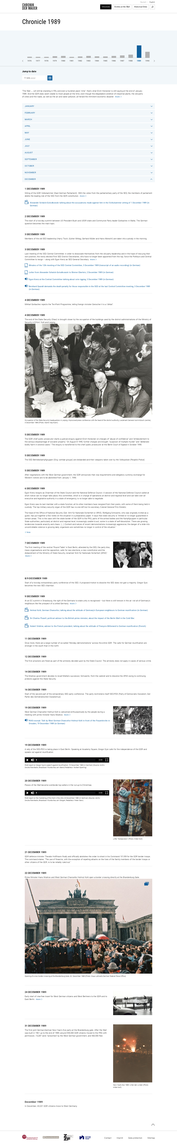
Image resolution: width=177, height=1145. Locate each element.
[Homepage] (29, 8)
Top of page (153, 1125)
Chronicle (106, 7)
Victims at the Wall (122, 7)
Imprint (120, 1138)
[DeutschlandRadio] (53, 1137)
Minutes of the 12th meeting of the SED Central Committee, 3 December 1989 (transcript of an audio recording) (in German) (84, 265)
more (117, 97)
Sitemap (151, 1138)
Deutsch (143, 2)
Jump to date (29, 71)
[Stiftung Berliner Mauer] (87, 1137)
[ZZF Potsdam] (71, 1137)
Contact (107, 1138)
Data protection (135, 1138)
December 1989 (34, 1101)
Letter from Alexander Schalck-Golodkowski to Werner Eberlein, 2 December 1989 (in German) (71, 272)
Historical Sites (140, 7)
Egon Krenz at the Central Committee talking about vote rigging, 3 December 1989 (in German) (71, 279)
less (28, 532)
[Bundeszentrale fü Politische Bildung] (32, 1137)
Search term (152, 6)
